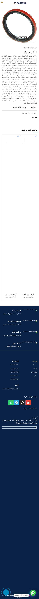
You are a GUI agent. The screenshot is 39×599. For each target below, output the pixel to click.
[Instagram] (22, 402)
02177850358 (15, 375)
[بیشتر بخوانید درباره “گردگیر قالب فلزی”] (5, 142)
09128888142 (15, 379)
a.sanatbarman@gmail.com (11, 388)
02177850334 (15, 368)
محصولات (34, 365)
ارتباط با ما (15, 361)
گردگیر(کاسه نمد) (28, 47)
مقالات (35, 368)
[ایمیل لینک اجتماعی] (30, 117)
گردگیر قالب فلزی (10, 294)
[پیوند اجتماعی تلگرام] (25, 117)
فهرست (35, 361)
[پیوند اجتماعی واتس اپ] (28, 117)
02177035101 (15, 365)
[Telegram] (16, 402)
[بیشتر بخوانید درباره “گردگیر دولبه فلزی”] (23, 142)
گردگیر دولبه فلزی (28, 294)
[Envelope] (28, 402)
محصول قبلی (7, 48)
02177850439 (15, 372)
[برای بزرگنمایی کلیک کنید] (34, 40)
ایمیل (17, 385)
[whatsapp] (33, 593)
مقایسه (33, 107)
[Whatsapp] (11, 402)
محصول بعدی (3, 48)
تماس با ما (34, 372)
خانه (36, 47)
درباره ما (34, 375)
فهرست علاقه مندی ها (20, 107)
